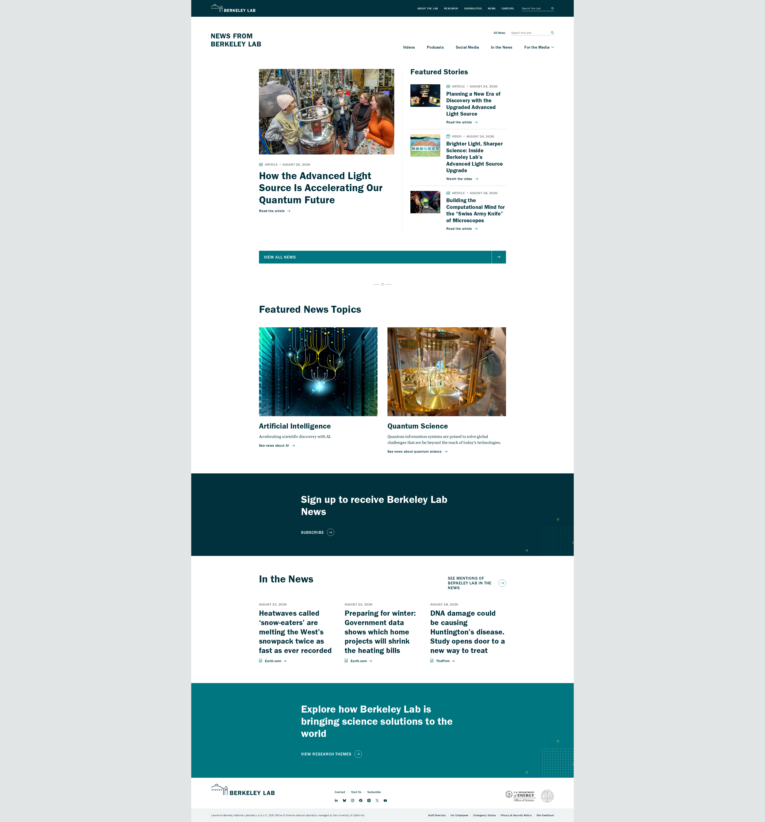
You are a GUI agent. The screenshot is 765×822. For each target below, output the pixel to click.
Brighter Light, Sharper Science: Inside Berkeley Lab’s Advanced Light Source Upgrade (474, 157)
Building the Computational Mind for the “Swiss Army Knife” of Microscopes (475, 210)
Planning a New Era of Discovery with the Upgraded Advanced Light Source (473, 103)
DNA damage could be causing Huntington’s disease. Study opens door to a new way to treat (467, 631)
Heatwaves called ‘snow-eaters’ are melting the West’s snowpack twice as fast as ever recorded (295, 631)
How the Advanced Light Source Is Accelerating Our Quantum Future (320, 187)
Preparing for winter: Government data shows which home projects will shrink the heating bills (380, 631)
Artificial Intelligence (295, 426)
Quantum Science (417, 426)
